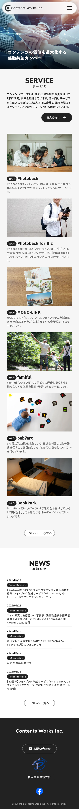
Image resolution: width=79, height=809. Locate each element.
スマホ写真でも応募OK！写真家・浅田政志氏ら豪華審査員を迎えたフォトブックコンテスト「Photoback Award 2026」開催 (38, 619)
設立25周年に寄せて (19, 663)
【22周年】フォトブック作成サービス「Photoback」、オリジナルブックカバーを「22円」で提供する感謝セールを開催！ (39, 685)
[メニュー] (70, 8)
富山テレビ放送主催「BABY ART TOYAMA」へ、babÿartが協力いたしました (36, 642)
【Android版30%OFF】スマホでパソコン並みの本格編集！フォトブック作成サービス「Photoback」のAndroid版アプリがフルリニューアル (38, 593)
